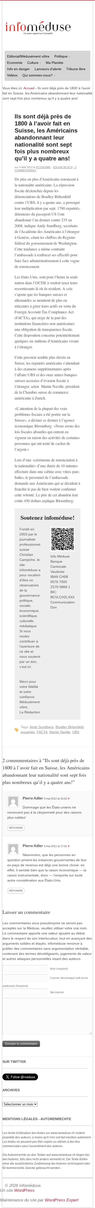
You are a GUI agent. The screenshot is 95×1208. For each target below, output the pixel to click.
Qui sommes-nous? (36, 75)
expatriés (28, 732)
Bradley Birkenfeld (70, 727)
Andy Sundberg (42, 727)
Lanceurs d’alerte (48, 69)
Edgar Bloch (63, 167)
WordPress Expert (61, 1200)
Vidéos (12, 75)
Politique (59, 56)
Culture (31, 63)
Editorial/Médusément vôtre (28, 56)
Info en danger (18, 69)
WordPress (24, 1190)
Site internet (57, 992)
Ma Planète (54, 63)
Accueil (28, 88)
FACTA (42, 732)
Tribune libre (76, 69)
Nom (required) (59, 968)
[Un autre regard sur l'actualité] (38, 26)
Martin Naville (59, 732)
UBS (75, 732)
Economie (14, 63)
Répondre (16, 827)
